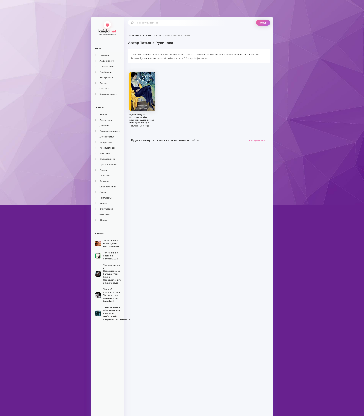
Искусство (106, 142)
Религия (105, 175)
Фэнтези (105, 214)
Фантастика (106, 209)
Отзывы (104, 88)
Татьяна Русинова (139, 125)
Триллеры (106, 197)
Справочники (108, 186)
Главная (104, 55)
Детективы (106, 120)
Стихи (103, 192)
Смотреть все (257, 140)
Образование (107, 159)
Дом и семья (107, 136)
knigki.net (107, 27)
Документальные (110, 131)
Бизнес (104, 114)
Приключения (108, 164)
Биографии (106, 77)
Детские (104, 125)
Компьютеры (107, 147)
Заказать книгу (108, 94)
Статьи (103, 83)
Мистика (105, 153)
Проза (103, 170)
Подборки (106, 72)
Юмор (103, 220)
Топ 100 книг (107, 66)
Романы (104, 181)
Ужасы (103, 203)
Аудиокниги (107, 60)
